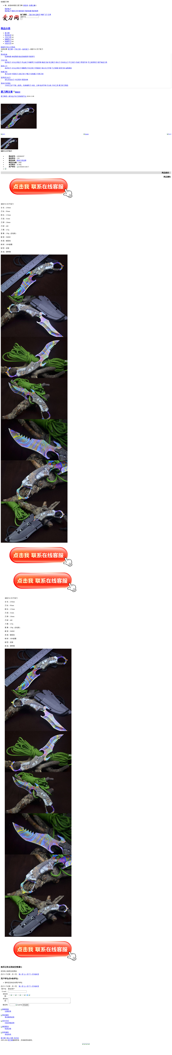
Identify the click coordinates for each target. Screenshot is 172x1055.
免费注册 (32, 5)
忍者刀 (78, 62)
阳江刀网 (10, 1038)
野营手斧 (84, 62)
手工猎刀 (72, 62)
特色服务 (5, 1032)
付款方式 (8, 43)
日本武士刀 (65, 62)
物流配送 (5, 1026)
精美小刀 (4, 66)
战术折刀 (8, 68)
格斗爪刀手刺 (46, 68)
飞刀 (45, 14)
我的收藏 (28, 11)
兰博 (49, 14)
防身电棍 (8, 56)
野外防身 (4, 54)
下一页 (31, 974)
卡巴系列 (18, 79)
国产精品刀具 (102, 62)
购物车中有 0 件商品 (8, 47)
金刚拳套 (68, 68)
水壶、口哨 (36, 85)
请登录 (25, 5)
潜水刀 (57, 62)
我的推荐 (35, 11)
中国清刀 (15, 74)
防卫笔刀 (31, 68)
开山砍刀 (25, 62)
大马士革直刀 (16, 62)
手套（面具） (18, 85)
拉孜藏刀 (33, 74)
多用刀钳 (62, 68)
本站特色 (8, 1034)
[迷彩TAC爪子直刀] (19, 133)
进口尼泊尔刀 (9, 79)
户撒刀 (27, 74)
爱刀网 (7, 33)
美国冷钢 (25, 79)
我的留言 (21, 11)
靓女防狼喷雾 (23, 56)
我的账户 (8, 9)
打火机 (49, 85)
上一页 (26, 974)
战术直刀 (25, 49)
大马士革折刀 (16, 68)
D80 (33, 14)
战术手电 (43, 85)
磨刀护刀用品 (63, 85)
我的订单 (15, 11)
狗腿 (42, 14)
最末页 (36, 974)
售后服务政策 (9, 1017)
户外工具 (55, 85)
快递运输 (8, 1028)
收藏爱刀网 (5, 2)
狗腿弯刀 (8, 41)
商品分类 (5, 28)
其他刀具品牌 (21, 160)
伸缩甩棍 (15, 56)
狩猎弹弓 (31, 56)
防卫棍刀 (52, 62)
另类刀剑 (40, 74)
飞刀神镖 (55, 68)
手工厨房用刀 (92, 62)
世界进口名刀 (5, 77)
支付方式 (5, 1021)
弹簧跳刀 (38, 68)
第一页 (21, 974)
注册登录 (8, 1011)
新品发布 (8, 35)
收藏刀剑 (4, 72)
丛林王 (37, 14)
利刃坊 (16, 1038)
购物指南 (5, 1009)
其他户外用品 (5, 83)
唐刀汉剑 (8, 74)
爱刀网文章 (7, 91)
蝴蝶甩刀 (8, 39)
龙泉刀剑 (21, 74)
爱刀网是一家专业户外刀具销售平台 (13, 96)
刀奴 (30, 14)
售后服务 (5, 1015)
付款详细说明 (9, 1023)
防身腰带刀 (27, 85)
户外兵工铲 (9, 85)
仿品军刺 (38, 62)
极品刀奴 (45, 62)
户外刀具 (8, 37)
